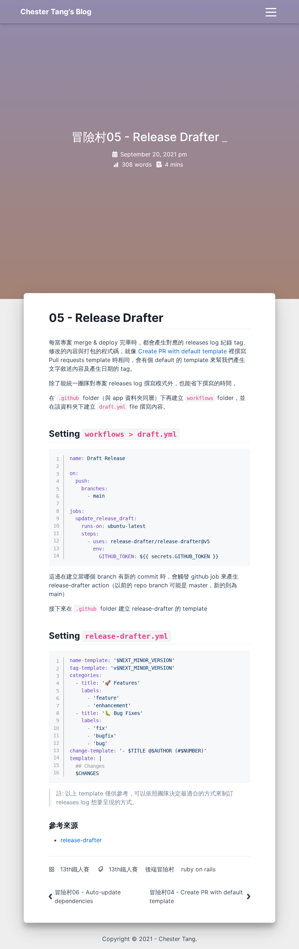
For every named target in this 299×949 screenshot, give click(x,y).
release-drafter (81, 840)
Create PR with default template (182, 351)
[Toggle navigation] (271, 12)
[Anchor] (169, 317)
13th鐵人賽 (74, 869)
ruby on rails (198, 869)
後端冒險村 (159, 869)
